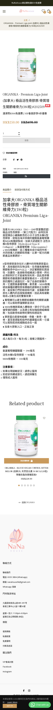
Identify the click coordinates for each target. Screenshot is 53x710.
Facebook (7, 666)
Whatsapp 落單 (9, 586)
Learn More (12, 702)
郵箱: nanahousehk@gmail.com (16, 582)
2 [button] (22, 485)
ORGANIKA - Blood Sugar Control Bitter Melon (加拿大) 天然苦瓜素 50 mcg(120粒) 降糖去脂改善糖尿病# (26, 471)
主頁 (25, 20)
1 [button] (19, 485)
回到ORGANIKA (28, 502)
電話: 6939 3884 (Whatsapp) (15, 577)
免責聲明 (6, 641)
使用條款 (6, 631)
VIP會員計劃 (8, 662)
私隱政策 (6, 636)
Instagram (7, 671)
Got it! (10, 706)
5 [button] (31, 485)
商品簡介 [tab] (7, 189)
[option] (26, 449)
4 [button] (28, 485)
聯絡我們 (6, 572)
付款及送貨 (7, 645)
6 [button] (34, 485)
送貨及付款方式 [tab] (22, 189)
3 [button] (25, 485)
